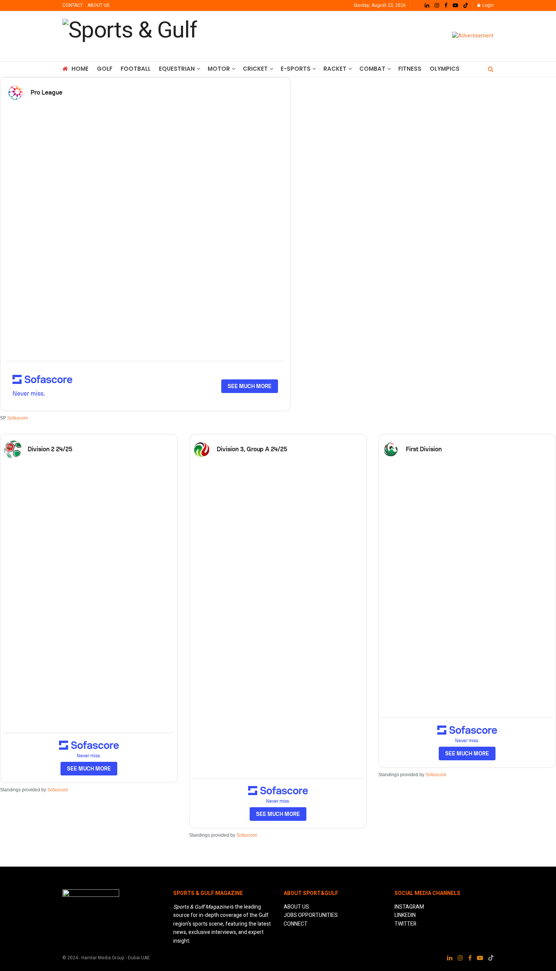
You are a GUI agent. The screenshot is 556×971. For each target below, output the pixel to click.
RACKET (334, 69)
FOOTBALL (136, 69)
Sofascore (17, 418)
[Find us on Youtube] (455, 5)
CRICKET (255, 69)
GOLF (104, 69)
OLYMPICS (445, 69)
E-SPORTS (296, 69)
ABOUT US (98, 5)
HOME (80, 69)
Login (487, 5)
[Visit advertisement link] (473, 36)
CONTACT (72, 5)
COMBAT (372, 69)
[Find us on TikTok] (465, 5)
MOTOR (219, 69)
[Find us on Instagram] (437, 5)
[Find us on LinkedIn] (427, 5)
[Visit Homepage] (129, 36)
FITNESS (409, 69)
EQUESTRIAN (177, 69)
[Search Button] (491, 69)
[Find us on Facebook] (445, 5)
